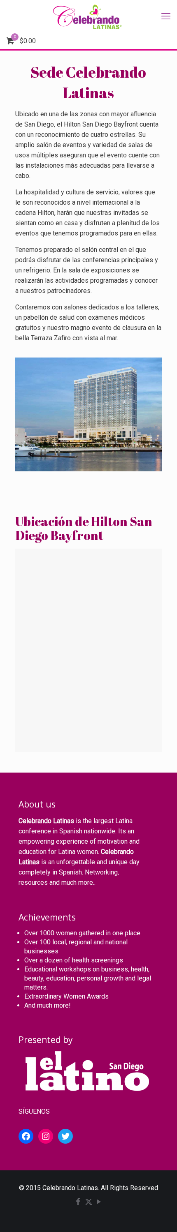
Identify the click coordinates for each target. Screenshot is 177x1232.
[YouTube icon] (99, 1202)
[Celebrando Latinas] (88, 16)
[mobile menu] (166, 16)
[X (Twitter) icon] (89, 1202)
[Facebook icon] (78, 1202)
